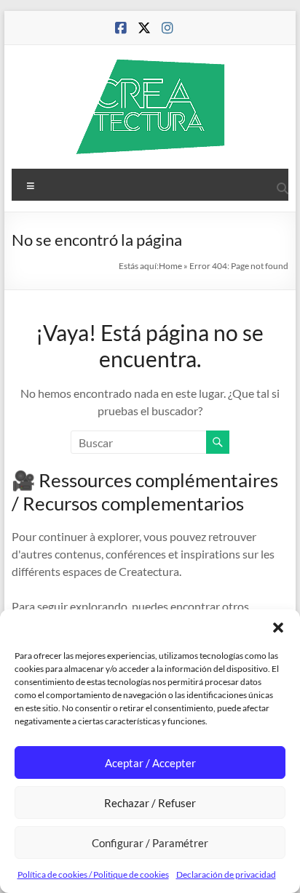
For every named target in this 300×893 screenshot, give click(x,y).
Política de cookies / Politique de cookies (93, 874)
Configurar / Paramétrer (150, 842)
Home (170, 265)
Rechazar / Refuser (150, 802)
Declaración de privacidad (226, 874)
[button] (278, 627)
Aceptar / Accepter (150, 762)
